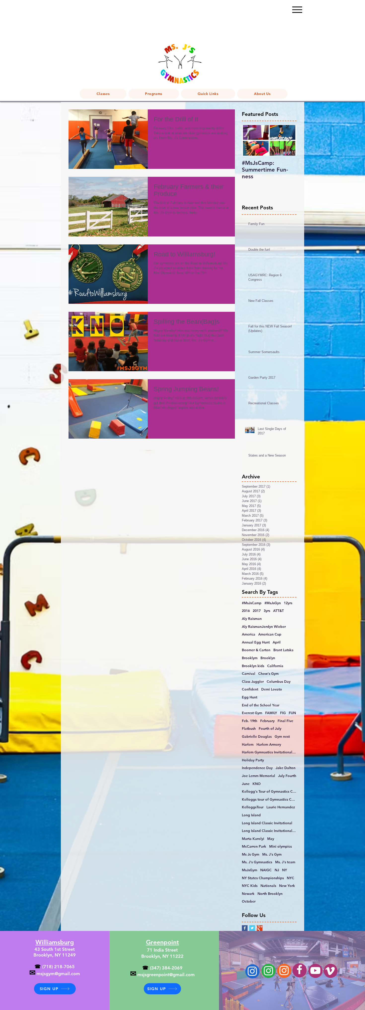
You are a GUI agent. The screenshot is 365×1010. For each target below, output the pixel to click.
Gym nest (282, 736)
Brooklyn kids (253, 666)
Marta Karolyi (253, 838)
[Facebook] (299, 969)
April (277, 642)
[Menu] (297, 9)
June (246, 783)
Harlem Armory (268, 744)
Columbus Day (279, 681)
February (267, 721)
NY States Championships (263, 878)
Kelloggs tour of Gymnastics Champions (269, 799)
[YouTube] (315, 970)
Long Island (251, 815)
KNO (257, 783)
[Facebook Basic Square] (245, 928)
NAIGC (266, 870)
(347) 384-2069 (166, 968)
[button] (153, 94)
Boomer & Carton (256, 650)
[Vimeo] (330, 971)
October (249, 901)
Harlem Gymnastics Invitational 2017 (269, 752)
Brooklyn (267, 658)
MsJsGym (249, 870)
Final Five (285, 721)
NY (284, 870)
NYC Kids (249, 885)
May (270, 838)
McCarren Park (254, 846)
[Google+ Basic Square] (259, 928)
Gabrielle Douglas (257, 736)
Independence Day (257, 768)
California (275, 666)
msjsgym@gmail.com (58, 973)
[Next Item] (288, 140)
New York (287, 885)
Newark (248, 893)
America (248, 634)
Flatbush (249, 728)
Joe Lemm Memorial (258, 776)
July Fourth (287, 776)
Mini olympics (280, 846)
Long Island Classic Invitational (267, 823)
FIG (283, 713)
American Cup (269, 634)
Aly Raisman (252, 618)
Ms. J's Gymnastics (257, 862)
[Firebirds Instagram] (284, 970)
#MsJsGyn (272, 603)
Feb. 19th (249, 721)
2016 (246, 610)
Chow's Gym (268, 673)
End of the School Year (260, 705)
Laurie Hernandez (280, 807)
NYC (290, 878)
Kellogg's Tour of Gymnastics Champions (269, 791)
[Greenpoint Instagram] (268, 970)
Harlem (248, 744)
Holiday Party (253, 760)
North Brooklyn (270, 893)
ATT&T (278, 610)
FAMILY (271, 713)
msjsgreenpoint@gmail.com (166, 974)
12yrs (288, 603)
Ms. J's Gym (272, 854)
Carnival (248, 673)
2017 (257, 610)
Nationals (268, 885)
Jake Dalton (285, 768)
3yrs (267, 610)
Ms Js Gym (250, 854)
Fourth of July (270, 728)
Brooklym (249, 658)
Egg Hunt (249, 697)
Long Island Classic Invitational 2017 (269, 830)
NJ (277, 870)
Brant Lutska (283, 650)
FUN (292, 713)
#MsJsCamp (251, 603)
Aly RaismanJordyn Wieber (264, 626)
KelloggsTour (252, 807)
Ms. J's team (285, 862)
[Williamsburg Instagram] (252, 971)
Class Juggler (253, 681)
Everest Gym (252, 713)
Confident (250, 689)
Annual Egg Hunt (256, 642)
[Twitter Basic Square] (252, 928)
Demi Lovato (271, 689)
